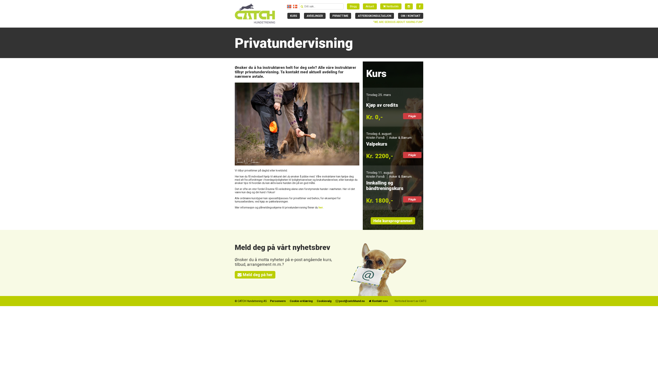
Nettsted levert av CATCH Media (416, 301)
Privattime (340, 15)
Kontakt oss (379, 301)
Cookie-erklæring (301, 301)
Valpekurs (376, 144)
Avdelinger (315, 15)
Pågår (412, 116)
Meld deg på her (257, 274)
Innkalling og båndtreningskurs (384, 185)
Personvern (278, 301)
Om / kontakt (411, 15)
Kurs (293, 15)
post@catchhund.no (351, 301)
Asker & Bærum (400, 138)
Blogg (353, 6)
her (321, 207)
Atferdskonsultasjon (374, 15)
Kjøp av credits (382, 105)
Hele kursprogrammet (392, 221)
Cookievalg (324, 301)
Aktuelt (370, 6)
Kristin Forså (375, 138)
